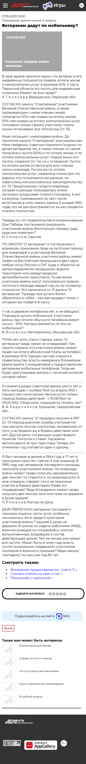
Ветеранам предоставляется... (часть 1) (42, 570)
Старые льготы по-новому (35, 658)
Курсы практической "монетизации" (41, 683)
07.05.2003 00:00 (13, 16)
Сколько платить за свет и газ (35, 574)
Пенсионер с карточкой (30, 578)
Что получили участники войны (39, 671)
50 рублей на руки (30, 696)
